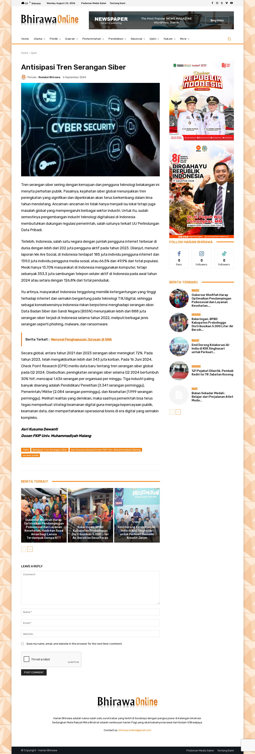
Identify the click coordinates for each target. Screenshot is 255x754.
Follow (201, 251)
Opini (34, 53)
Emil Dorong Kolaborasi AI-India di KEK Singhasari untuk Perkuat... (211, 348)
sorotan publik (30, 455)
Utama (43, 515)
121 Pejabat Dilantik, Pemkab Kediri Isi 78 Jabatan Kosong (212, 372)
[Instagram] (217, 3)
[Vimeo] (226, 3)
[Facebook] (212, 3)
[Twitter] (222, 3)
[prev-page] (23, 549)
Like (179, 251)
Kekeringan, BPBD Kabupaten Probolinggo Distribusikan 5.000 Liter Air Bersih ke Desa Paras (90, 532)
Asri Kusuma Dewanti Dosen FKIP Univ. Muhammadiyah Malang (106, 449)
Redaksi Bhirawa (49, 77)
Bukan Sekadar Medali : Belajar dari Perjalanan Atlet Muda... (212, 396)
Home (24, 53)
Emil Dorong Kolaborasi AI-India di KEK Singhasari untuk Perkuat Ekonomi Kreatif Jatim (137, 532)
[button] (229, 39)
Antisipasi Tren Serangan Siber (50, 449)
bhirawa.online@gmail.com (135, 730)
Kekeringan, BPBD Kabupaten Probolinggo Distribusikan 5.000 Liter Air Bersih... (212, 324)
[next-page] (29, 549)
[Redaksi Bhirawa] (24, 77)
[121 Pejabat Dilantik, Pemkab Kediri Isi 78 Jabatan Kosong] (179, 370)
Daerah (89, 522)
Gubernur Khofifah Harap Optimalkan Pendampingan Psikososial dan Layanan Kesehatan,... (211, 300)
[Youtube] (231, 3)
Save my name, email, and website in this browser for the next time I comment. (74, 643)
